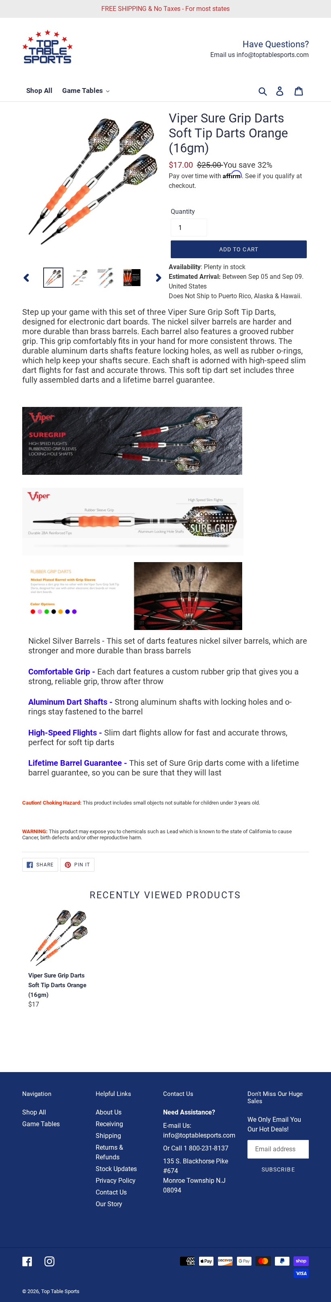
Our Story (109, 1204)
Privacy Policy (116, 1180)
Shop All (34, 1112)
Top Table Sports (60, 1291)
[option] (53, 277)
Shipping (108, 1136)
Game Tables (41, 1124)
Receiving (109, 1124)
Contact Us (111, 1192)
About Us (109, 1112)
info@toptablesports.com (199, 1135)
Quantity (183, 211)
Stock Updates (116, 1169)
